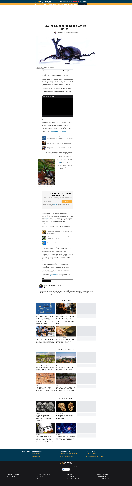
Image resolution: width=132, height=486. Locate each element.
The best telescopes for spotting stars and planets (95, 456)
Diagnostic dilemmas (36, 456)
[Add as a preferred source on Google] (66, 469)
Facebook (50, 275)
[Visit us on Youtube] (75, 1)
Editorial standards (42, 478)
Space (65, 4)
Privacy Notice (45, 205)
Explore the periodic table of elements (66, 456)
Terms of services (55, 204)
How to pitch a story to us (74, 478)
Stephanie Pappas (61, 32)
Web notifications (101, 476)
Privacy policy (11, 476)
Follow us (65, 70)
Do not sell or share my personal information (108, 478)
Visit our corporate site (86, 465)
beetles (46, 218)
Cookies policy (41, 476)
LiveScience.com (68, 275)
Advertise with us (71, 476)
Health (50, 4)
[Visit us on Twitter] (71, 1)
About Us (69, 474)
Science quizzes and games (91, 453)
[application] (57, 106)
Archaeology (45, 4)
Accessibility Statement (13, 474)
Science (54, 4)
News (77, 32)
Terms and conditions (102, 474)
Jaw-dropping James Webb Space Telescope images (68, 453)
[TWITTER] (45, 287)
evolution (71, 266)
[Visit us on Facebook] (69, 1)
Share (45, 70)
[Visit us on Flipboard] (76, 1)
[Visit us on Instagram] (73, 1)
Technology (70, 4)
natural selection (53, 89)
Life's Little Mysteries (36, 453)
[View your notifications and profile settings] (94, 2)
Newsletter (71, 70)
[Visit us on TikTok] (78, 1)
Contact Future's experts (43, 474)
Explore (75, 4)
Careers (9, 478)
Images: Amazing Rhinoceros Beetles (58, 131)
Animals (39, 4)
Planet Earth (60, 4)
